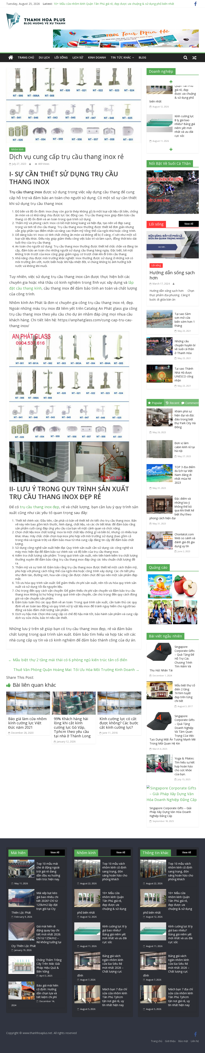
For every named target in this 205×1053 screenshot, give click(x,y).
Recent (174, 403)
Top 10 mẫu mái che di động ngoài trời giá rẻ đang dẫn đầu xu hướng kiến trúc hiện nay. (48, 871)
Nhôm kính (17, 149)
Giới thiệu (170, 1041)
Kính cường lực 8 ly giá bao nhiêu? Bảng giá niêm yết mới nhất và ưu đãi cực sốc (185, 98)
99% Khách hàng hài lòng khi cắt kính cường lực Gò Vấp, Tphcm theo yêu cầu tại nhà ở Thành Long (72, 727)
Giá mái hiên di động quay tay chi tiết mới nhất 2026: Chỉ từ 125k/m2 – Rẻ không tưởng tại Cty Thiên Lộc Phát (36, 936)
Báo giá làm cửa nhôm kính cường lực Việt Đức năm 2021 (27, 723)
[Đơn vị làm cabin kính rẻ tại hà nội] (161, 441)
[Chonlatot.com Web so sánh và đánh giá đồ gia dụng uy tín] (161, 532)
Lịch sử (77, 57)
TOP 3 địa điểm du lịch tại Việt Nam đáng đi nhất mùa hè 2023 (185, 474)
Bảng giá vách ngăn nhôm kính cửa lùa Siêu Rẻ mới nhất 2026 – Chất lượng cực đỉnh (185, 132)
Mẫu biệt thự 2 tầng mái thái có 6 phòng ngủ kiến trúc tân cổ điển (67, 659)
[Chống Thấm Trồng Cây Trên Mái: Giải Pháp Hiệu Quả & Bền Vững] (21, 958)
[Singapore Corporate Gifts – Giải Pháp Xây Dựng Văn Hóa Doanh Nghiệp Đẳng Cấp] (173, 788)
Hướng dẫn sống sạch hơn (172, 275)
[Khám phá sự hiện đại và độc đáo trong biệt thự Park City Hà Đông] (161, 409)
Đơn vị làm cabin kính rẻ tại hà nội (185, 447)
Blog (142, 57)
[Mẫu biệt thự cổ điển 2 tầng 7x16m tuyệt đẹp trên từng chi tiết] (161, 684)
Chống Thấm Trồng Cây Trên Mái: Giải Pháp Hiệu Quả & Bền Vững (48, 966)
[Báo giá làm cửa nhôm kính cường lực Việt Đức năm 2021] (28, 694)
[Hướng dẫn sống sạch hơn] (173, 233)
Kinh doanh (97, 57)
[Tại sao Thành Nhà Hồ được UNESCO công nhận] (160, 367)
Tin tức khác (121, 57)
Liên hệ (195, 1041)
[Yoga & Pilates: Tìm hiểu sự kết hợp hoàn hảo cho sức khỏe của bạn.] (161, 757)
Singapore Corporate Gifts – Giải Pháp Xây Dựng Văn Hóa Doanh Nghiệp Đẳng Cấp (170, 812)
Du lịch (44, 57)
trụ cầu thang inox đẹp (39, 506)
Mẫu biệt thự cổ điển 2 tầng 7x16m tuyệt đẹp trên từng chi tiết (185, 693)
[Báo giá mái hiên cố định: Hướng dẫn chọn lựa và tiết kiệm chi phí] (21, 983)
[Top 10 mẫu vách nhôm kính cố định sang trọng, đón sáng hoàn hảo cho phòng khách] (87, 861)
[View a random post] (194, 57)
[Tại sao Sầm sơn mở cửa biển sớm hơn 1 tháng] (160, 312)
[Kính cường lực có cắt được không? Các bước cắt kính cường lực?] (119, 694)
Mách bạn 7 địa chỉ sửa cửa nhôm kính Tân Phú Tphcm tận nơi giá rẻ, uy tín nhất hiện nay (114, 997)
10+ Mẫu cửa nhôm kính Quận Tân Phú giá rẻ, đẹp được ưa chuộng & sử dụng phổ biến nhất (114, 4)
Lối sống (61, 57)
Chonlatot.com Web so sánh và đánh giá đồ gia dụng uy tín (185, 540)
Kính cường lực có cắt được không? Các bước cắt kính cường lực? (118, 723)
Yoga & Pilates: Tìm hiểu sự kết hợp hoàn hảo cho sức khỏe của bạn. (185, 766)
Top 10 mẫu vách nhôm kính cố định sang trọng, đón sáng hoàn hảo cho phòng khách (114, 871)
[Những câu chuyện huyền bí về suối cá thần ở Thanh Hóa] (160, 340)
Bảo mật (183, 1041)
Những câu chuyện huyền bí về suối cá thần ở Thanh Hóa (185, 347)
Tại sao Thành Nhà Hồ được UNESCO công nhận (184, 374)
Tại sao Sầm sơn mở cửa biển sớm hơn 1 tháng (185, 320)
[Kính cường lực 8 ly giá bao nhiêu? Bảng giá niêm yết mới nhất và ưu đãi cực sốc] (160, 89)
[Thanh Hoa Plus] (10, 57)
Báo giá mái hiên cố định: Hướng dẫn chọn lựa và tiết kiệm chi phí (47, 991)
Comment (192, 403)
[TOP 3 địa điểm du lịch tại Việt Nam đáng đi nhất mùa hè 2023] (161, 464)
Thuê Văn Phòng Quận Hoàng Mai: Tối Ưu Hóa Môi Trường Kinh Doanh (76, 669)
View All (188, 223)
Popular (157, 403)
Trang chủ (26, 57)
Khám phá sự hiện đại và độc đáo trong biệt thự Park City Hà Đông (185, 419)
